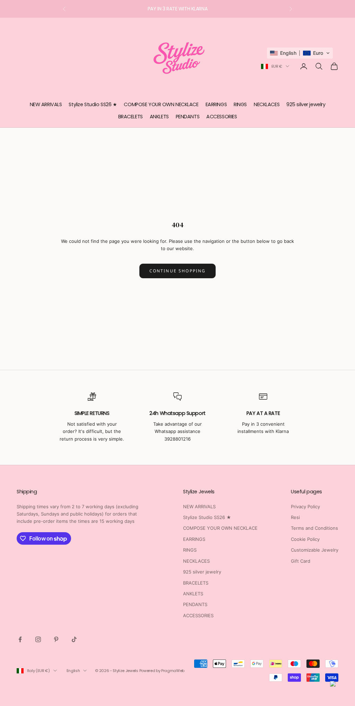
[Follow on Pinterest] (56, 639)
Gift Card (300, 561)
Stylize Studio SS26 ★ (93, 104)
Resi (295, 517)
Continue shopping (177, 271)
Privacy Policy (305, 506)
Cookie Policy (305, 539)
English (73, 670)
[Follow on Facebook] (20, 639)
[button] (300, 53)
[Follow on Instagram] (38, 639)
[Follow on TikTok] (74, 639)
